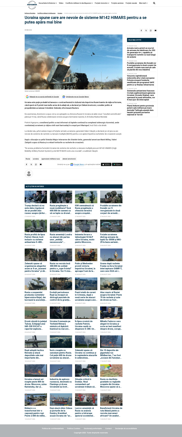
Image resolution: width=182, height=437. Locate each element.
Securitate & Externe (47, 3)
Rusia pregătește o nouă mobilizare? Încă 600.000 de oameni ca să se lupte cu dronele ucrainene (60, 209)
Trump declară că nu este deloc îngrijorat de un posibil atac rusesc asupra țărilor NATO (35, 209)
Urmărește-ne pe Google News (77, 97)
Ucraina (60, 13)
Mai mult (142, 3)
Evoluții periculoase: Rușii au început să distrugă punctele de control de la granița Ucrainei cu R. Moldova (61, 296)
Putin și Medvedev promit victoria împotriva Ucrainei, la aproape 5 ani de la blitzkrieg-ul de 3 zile (85, 267)
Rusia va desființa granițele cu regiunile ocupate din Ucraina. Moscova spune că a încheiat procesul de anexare (110, 383)
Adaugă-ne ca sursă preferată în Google (44, 97)
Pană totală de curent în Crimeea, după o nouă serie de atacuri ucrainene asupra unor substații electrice (86, 296)
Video (61, 3)
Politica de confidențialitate (53, 429)
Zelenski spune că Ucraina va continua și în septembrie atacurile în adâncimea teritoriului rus (86, 354)
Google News (79, 164)
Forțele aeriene (117, 3)
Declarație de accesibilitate (126, 429)
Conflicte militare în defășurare (46, 13)
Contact (108, 429)
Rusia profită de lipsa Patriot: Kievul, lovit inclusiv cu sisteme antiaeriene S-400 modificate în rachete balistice (35, 238)
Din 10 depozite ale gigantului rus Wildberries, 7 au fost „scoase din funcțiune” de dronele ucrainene (111, 354)
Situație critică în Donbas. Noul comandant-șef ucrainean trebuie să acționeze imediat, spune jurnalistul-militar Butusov (85, 383)
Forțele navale (131, 3)
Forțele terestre (101, 3)
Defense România (30, 13)
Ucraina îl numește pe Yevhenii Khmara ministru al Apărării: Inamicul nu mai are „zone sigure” (60, 325)
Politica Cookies (73, 429)
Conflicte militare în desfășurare (78, 3)
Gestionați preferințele (93, 429)
